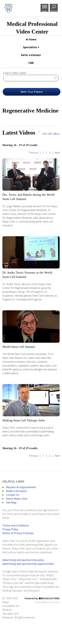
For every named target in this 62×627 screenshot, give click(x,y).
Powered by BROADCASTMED (42, 598)
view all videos (50, 133)
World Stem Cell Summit (18, 346)
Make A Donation (16, 491)
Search (53, 11)
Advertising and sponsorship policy (23, 560)
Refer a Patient (31, 55)
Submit (55, 78)
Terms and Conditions (15, 525)
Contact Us (12, 495)
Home (32, 39)
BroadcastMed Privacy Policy (47, 602)
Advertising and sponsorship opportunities (28, 564)
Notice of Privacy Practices (18, 533)
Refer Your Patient (32, 92)
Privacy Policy (10, 529)
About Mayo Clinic (17, 498)
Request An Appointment (21, 487)
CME (31, 63)
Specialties (30, 47)
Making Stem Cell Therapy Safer (23, 420)
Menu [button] (44, 11)
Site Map (11, 502)
